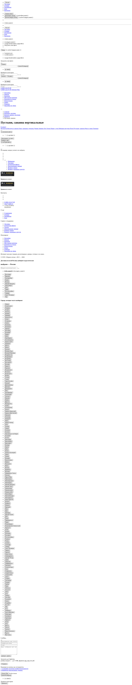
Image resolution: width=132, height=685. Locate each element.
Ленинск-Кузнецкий (10, 452)
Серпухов (7, 561)
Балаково (7, 324)
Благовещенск (9, 339)
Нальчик (7, 475)
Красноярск (8, 443)
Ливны (7, 454)
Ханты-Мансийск (9, 612)
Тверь (6, 586)
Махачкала (8, 464)
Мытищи (7, 471)
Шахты (7, 625)
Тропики (95, 128)
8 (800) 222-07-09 (6, 88)
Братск (7, 345)
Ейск (6, 390)
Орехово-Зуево (9, 514)
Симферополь (9, 563)
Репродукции (8, 101)
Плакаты (7, 104)
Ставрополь (8, 571)
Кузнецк (7, 445)
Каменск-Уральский (10, 411)
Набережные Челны (10, 473)
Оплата (6, 227)
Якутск (7, 633)
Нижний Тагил (9, 486)
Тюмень (7, 595)
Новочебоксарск (9, 495)
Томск (6, 591)
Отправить (4, 664)
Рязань (7, 541)
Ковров (7, 428)
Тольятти (7, 589)
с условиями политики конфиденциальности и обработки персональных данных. (14, 669)
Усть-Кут (7, 604)
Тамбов (7, 584)
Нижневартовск (9, 480)
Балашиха (8, 326)
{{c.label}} (7, 69)
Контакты (7, 10)
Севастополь (8, 554)
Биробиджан (8, 338)
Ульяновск (8, 599)
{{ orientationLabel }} (6, 132)
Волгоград (8, 274)
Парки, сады (55, 128)
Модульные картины (10, 97)
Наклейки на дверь (10, 105)
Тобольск (7, 588)
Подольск (7, 527)
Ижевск (7, 400)
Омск (6, 287)
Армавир (7, 315)
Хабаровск (8, 610)
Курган (7, 447)
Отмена (3, 64)
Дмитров (7, 386)
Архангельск (8, 317)
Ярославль (8, 635)
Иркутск (7, 401)
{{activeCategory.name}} (11, 17)
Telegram (14, 89)
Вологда (7, 364)
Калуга (7, 409)
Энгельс (7, 629)
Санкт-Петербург (9, 295)
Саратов (7, 552)
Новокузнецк (8, 488)
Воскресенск (8, 370)
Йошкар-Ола (8, 403)
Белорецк (7, 332)
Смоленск (7, 565)
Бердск (7, 334)
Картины (7, 96)
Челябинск (8, 616)
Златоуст (7, 396)
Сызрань (7, 578)
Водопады (4, 128)
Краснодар (8, 439)
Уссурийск (8, 603)
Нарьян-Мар (8, 477)
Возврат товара (12, 167)
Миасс (7, 465)
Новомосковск (9, 490)
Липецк (7, 456)
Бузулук (7, 349)
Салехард (7, 544)
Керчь (6, 420)
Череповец (8, 618)
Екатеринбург (8, 278)
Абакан (7, 304)
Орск (6, 516)
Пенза (6, 518)
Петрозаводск (9, 524)
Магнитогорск (8, 460)
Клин (6, 424)
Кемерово (7, 418)
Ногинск (7, 501)
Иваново (7, 398)
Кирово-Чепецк (9, 422)
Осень (49, 128)
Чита (6, 623)
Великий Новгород (10, 353)
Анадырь (7, 308)
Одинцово (7, 507)
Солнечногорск (9, 567)
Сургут (7, 576)
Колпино (7, 432)
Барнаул (7, 328)
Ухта (6, 608)
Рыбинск (7, 539)
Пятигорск (8, 533)
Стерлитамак (8, 574)
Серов (6, 559)
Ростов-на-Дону (9, 291)
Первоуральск (9, 520)
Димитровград (9, 385)
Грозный (7, 383)
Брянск (7, 347)
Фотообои (7, 93)
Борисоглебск (9, 341)
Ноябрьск (7, 503)
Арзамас (7, 313)
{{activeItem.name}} (10, 15)
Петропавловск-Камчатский (12, 526)
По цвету (10, 76)
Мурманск (8, 469)
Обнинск (7, 505)
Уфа (6, 297)
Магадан (7, 458)
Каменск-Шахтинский (11, 413)
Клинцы (7, 426)
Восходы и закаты (13, 128)
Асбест (7, 319)
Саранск (7, 550)
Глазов (7, 379)
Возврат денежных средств (16, 169)
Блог (5, 9)
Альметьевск (8, 306)
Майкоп (7, 462)
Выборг (7, 375)
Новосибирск (8, 285)
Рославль (7, 535)
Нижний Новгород (10, 283)
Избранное (11, 161)
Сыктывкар (8, 580)
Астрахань (8, 321)
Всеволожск (8, 373)
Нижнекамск (8, 482)
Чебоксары (8, 614)
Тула (6, 593)
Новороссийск (9, 492)
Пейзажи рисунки (64, 128)
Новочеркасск (9, 497)
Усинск (7, 601)
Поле (72, 128)
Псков (6, 529)
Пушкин (7, 531)
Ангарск (7, 309)
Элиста (7, 627)
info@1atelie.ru (8, 204)
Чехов (6, 621)
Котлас (7, 437)
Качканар (7, 417)
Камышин (7, 415)
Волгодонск (8, 362)
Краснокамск (8, 441)
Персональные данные (15, 166)
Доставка (7, 4)
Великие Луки (9, 351)
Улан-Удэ (7, 597)
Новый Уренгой (9, 499)
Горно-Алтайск (9, 381)
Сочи (6, 569)
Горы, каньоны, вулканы (26, 128)
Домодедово (8, 388)
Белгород (7, 330)
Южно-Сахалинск (9, 631)
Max (18, 89)
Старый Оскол (9, 573)
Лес (45, 128)
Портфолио (7, 7)
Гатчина (7, 377)
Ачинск (7, 323)
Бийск (6, 336)
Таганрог (7, 582)
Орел (6, 510)
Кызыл (7, 450)
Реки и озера (89, 128)
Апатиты (7, 311)
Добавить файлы (6, 656)
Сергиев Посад (9, 557)
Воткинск (7, 371)
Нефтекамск (8, 479)
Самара (7, 293)
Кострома (7, 435)
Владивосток (8, 355)
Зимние (41, 128)
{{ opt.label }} (10, 135)
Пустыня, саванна (79, 128)
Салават (7, 542)
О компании (8, 213)
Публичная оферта (13, 164)
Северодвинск (9, 556)
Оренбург (7, 512)
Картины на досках (10, 99)
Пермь (7, 289)
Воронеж (7, 276)
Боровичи (7, 343)
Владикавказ (8, 356)
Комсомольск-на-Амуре (11, 433)
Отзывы (6, 5)
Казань (7, 280)
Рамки (6, 102)
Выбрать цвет (5, 140)
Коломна (7, 430)
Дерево (36, 128)
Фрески (6, 94)
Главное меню (9, 13)
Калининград (8, 407)
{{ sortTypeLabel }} (6, 142)
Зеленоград (8, 394)
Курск (6, 448)
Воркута (7, 366)
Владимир (8, 358)
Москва (7, 282)
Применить (4, 683)
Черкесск (7, 619)
